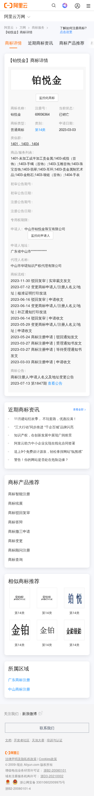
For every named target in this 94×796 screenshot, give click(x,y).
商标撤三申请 (19, 531)
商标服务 (38, 27)
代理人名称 (19, 259)
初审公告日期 (21, 192)
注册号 (40, 107)
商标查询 (15, 559)
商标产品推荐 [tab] (71, 43)
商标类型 (17, 123)
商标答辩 (15, 521)
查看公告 (55, 383)
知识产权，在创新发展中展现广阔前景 (43, 435)
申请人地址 (19, 245)
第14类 (40, 129)
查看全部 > (79, 409)
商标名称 (17, 107)
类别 (38, 123)
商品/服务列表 (21, 152)
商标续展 (15, 503)
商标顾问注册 (19, 550)
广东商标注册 (19, 680)
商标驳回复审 (19, 512)
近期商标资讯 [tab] (40, 43)
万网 (23, 27)
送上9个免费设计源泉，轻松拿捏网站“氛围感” (48, 451)
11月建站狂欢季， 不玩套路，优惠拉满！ (45, 418)
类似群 (16, 137)
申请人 (16, 228)
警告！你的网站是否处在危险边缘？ (41, 459)
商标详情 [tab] (13, 43)
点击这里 (66, 31)
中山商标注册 (19, 689)
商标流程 (17, 274)
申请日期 (66, 123)
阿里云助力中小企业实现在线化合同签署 (44, 443)
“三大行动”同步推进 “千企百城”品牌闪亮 (44, 426)
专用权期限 (19, 219)
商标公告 (17, 370)
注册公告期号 (21, 201)
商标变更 (15, 540)
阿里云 (9, 27)
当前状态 (66, 107)
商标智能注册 (19, 493)
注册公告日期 (21, 210)
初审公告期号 (21, 183)
